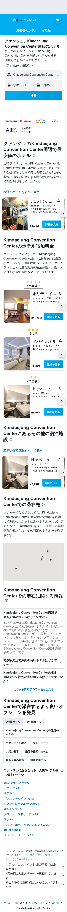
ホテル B (9, 793)
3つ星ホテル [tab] (13, 722)
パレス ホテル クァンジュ (19, 798)
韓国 (17, 902)
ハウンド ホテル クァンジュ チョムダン (27, 824)
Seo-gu (55, 902)
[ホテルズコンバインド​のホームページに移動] (24, 20)
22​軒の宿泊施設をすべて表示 (22, 450)
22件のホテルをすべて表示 (21, 192)
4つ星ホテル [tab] (34, 722)
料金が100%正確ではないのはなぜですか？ (32, 884)
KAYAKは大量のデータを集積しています (31, 875)
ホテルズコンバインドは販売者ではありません (31, 866)
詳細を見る (51, 224)
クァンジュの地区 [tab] (16, 743)
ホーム (7, 902)
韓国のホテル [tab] (38, 760)
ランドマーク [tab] (41, 743)
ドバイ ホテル (12, 788)
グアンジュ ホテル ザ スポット (22, 803)
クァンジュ (37, 902)
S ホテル (9, 819)
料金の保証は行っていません (37, 854)
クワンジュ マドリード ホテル (21, 814)
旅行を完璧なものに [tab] (37, 751)
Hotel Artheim (12, 830)
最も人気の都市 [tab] (15, 760)
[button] (6, 20)
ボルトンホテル (13, 809)
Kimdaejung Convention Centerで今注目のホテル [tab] (32, 732)
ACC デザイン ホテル (16, 782)
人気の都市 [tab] (12, 751)
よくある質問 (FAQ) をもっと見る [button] (34, 689)
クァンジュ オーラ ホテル (19, 835)
